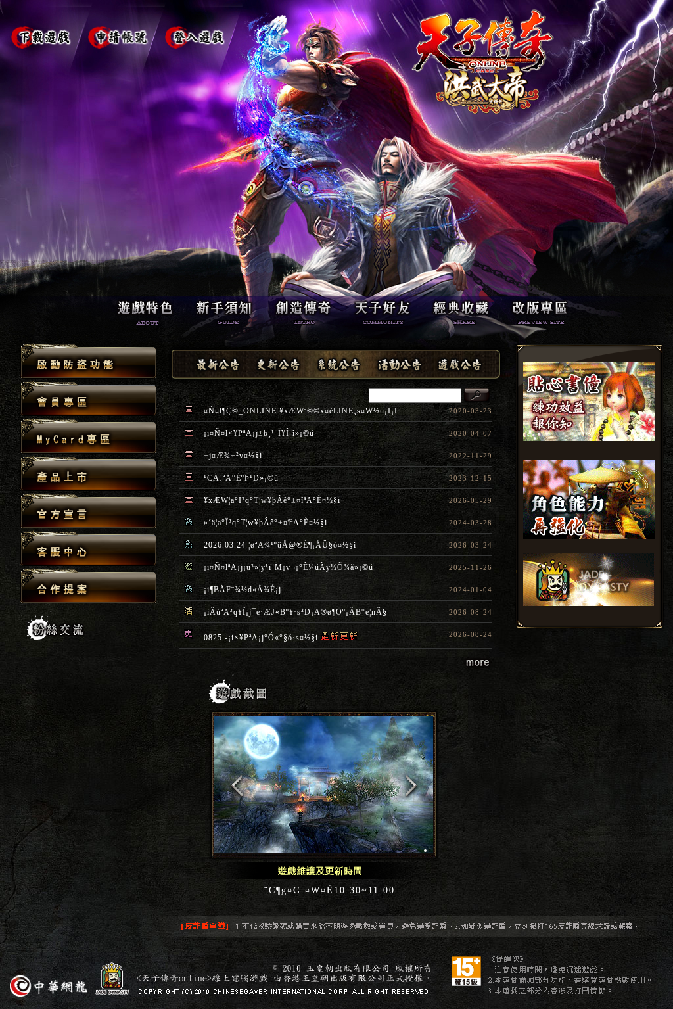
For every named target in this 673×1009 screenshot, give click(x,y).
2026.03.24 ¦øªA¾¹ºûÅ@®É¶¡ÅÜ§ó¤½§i (280, 545)
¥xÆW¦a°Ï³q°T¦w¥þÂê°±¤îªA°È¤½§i (272, 500)
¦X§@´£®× (88, 585)
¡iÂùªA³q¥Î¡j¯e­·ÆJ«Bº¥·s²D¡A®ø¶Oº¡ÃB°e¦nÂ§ (295, 612)
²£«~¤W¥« (88, 474)
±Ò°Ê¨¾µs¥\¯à (88, 362)
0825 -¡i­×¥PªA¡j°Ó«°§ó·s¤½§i (261, 637)
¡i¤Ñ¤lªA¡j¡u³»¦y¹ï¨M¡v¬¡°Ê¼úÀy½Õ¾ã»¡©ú (288, 567)
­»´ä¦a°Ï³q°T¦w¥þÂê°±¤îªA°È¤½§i (265, 522)
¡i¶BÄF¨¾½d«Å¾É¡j (242, 589)
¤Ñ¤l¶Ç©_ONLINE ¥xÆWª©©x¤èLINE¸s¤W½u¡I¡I (301, 410)
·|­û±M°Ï (88, 399)
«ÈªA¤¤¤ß (88, 549)
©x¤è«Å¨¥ (88, 511)
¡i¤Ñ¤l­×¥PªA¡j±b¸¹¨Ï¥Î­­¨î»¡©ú (259, 433)
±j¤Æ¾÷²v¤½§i (233, 455)
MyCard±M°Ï (88, 437)
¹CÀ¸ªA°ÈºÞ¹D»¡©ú (241, 477)
